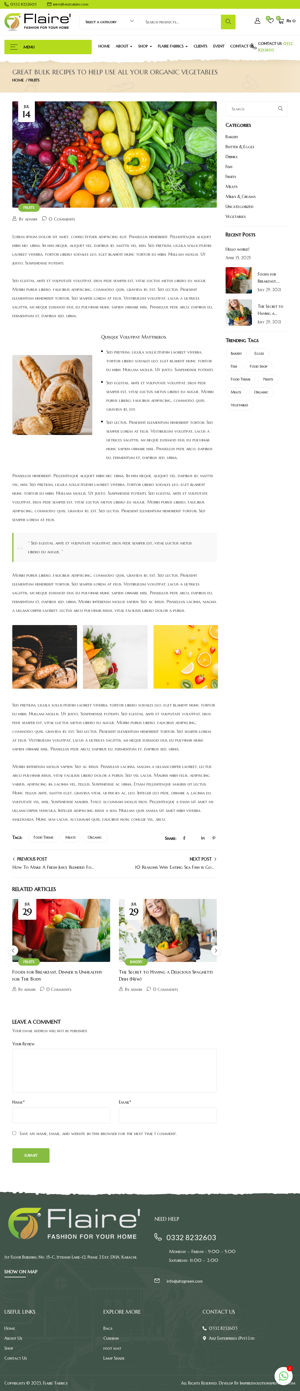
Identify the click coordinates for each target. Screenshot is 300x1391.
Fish (229, 166)
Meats (70, 837)
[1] (283, 1379)
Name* (18, 1102)
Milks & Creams (241, 196)
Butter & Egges (240, 146)
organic (95, 837)
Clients (200, 46)
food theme (43, 837)
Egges (259, 353)
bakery (236, 353)
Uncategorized (239, 206)
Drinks (232, 156)
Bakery (136, 962)
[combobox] (107, 22)
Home (104, 46)
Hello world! (237, 249)
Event (218, 46)
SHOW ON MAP (21, 1271)
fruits (268, 379)
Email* (125, 1102)
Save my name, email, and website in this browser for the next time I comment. (98, 1133)
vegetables (239, 405)
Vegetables (236, 216)
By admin (28, 219)
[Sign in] (257, 21)
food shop (258, 366)
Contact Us (242, 46)
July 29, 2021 (269, 289)
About (122, 46)
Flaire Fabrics (171, 46)
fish (234, 366)
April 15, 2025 (238, 257)
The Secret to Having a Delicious (270, 313)
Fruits (34, 80)
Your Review (23, 1044)
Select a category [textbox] (101, 21)
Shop (143, 46)
